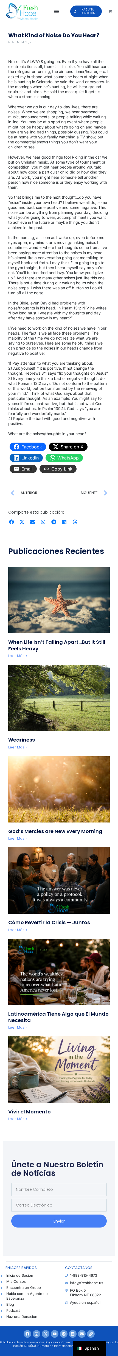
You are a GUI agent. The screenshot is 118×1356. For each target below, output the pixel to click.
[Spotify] (64, 1334)
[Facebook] (27, 1334)
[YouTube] (54, 1334)
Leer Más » (17, 655)
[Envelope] (82, 1334)
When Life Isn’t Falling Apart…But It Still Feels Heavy (56, 645)
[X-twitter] (45, 1334)
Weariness (22, 739)
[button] (56, 11)
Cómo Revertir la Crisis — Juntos (49, 922)
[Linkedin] (73, 1334)
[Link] (91, 1334)
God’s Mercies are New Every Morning (55, 831)
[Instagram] (36, 1334)
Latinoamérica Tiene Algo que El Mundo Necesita (58, 1017)
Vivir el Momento (29, 1111)
